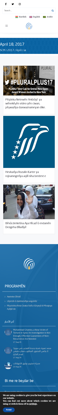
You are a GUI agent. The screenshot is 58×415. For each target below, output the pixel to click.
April (18, 50)
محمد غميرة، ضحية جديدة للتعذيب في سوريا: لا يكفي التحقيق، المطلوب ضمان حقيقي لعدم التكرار (32, 351)
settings (33, 404)
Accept (9, 410)
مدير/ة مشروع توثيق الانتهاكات (26, 364)
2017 (10, 50)
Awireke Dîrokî (14, 297)
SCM (2, 50)
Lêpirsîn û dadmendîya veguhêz (22, 301)
